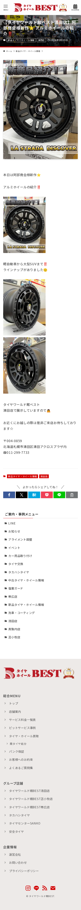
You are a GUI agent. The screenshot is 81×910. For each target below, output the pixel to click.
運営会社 (15, 854)
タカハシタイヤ (18, 572)
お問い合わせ (18, 862)
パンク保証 (16, 751)
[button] (9, 495)
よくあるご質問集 (21, 768)
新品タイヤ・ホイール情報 (21, 40)
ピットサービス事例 (22, 728)
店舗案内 (15, 711)
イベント (14, 548)
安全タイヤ (16, 831)
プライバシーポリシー (24, 871)
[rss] (44, 888)
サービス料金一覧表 (22, 720)
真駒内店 (14, 629)
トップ (13, 703)
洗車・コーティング (21, 613)
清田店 (41, 40)
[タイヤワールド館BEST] (40, 7)
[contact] (53, 888)
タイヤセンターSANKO (24, 823)
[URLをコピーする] (72, 495)
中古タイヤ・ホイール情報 (26, 580)
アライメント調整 (20, 539)
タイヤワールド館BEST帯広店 (29, 807)
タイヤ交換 (15, 564)
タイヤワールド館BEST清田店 (29, 791)
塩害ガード (15, 588)
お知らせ (14, 531)
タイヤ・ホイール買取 (24, 736)
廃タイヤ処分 (18, 744)
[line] (36, 888)
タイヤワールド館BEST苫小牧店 (31, 799)
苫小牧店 (14, 637)
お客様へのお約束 (21, 759)
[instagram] (28, 888)
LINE (11, 523)
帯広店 (12, 596)
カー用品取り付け (20, 556)
